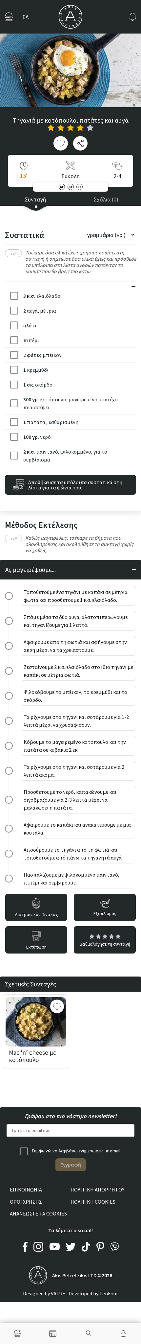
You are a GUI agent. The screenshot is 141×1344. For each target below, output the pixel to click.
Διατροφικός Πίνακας (36, 914)
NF (79, 187)
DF (70, 187)
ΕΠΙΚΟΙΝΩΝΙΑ (26, 1189)
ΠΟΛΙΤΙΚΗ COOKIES (92, 1201)
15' (23, 175)
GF (62, 187)
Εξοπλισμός (104, 913)
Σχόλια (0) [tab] (105, 199)
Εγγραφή (70, 1164)
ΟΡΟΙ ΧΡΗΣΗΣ (26, 1201)
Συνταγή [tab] (35, 199)
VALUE (58, 1293)
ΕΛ (25, 17)
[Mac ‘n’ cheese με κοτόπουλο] (36, 1022)
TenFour (108, 1293)
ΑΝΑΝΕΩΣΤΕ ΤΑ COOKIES (38, 1213)
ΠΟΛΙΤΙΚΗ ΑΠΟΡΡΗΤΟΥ (97, 1189)
